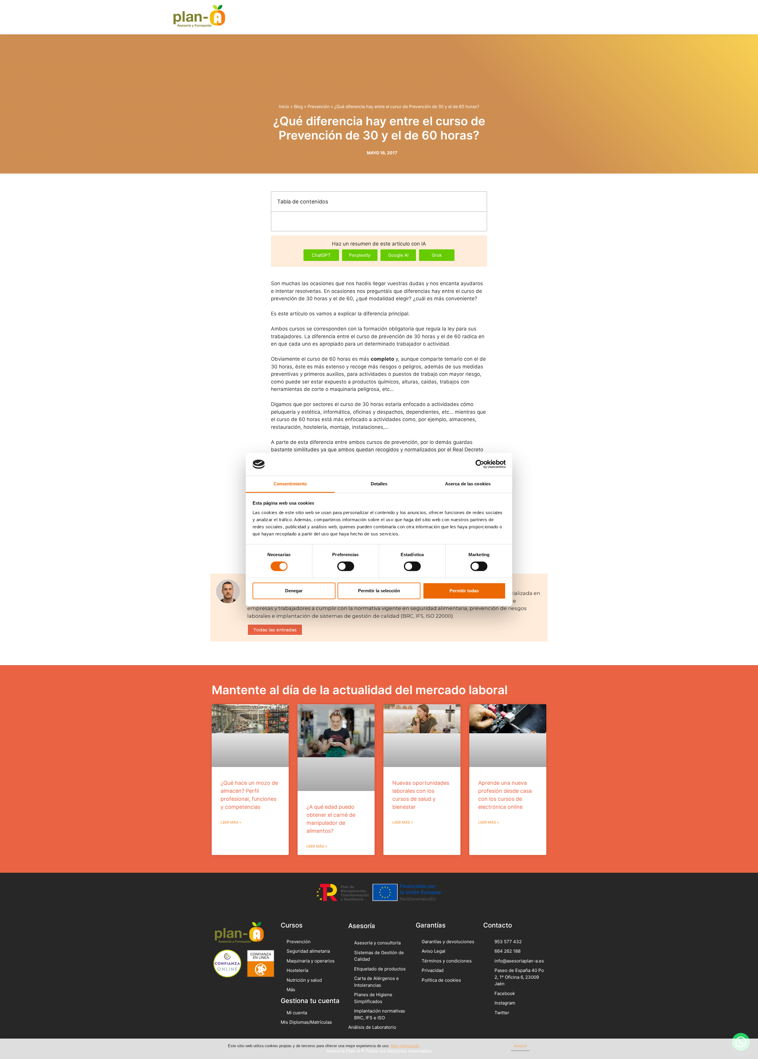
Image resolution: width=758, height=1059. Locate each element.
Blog (298, 106)
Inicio (284, 106)
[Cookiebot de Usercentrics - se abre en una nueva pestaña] (480, 464)
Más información (405, 1046)
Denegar (294, 590)
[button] (565, 17)
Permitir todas (464, 590)
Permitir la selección (379, 590)
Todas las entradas (275, 630)
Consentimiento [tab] (290, 483)
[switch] (345, 566)
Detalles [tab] (379, 483)
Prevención (319, 106)
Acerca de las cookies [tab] (468, 483)
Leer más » (231, 822)
